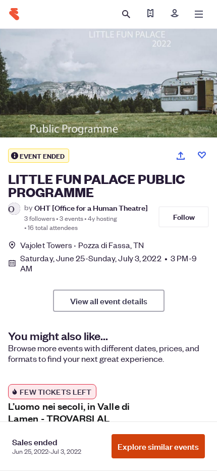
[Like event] (202, 155)
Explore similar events (158, 446)
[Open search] (126, 14)
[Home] (14, 14)
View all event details (108, 300)
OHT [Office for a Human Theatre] (91, 207)
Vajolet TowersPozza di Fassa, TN (82, 245)
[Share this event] (181, 156)
